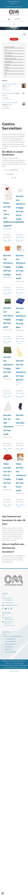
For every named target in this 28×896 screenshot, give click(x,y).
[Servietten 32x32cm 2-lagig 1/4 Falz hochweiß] (20, 189)
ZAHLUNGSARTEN (9, 646)
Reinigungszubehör (8, 61)
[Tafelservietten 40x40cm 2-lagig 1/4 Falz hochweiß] (20, 457)
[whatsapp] (8, 608)
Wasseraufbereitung (8, 55)
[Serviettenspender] (20, 406)
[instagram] (11, 608)
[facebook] (3, 608)
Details (10, 240)
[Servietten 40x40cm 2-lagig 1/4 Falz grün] (7, 350)
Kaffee (5, 72)
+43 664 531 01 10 (9, 602)
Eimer (5, 75)
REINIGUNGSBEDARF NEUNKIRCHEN (13, 636)
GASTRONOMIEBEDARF (10, 641)
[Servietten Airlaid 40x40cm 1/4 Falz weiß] (7, 406)
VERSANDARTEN (8, 649)
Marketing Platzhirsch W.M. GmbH (17, 667)
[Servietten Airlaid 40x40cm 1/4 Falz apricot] (20, 351)
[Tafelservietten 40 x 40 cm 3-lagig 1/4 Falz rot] (7, 457)
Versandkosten (8, 237)
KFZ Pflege (6, 67)
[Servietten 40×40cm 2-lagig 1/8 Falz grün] (7, 301)
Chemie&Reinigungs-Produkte (10, 58)
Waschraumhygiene (8, 52)
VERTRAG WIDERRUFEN (10, 652)
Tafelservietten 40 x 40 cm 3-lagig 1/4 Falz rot (7, 475)
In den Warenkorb (6, 241)
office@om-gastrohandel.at (11, 605)
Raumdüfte (6, 70)
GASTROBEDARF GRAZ (10, 639)
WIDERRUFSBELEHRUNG (10, 644)
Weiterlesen (4, 184)
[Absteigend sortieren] (23, 169)
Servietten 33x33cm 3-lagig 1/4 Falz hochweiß (20, 267)
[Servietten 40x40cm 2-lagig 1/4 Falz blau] (20, 301)
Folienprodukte (7, 64)
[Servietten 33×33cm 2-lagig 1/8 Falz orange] (7, 248)
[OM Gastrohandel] (14, 10)
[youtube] (5, 608)
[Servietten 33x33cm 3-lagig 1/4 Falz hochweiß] (20, 248)
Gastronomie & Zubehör (9, 46)
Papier (5, 49)
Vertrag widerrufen (14, 671)
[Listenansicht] (15, 177)
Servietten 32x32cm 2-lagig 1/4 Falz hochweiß (20, 207)
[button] (2, 893)
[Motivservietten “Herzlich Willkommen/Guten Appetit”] (7, 193)
